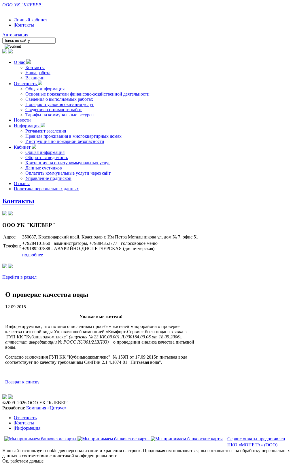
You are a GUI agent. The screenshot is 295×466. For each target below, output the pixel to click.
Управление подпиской (48, 178)
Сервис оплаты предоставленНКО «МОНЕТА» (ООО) (256, 441)
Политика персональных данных (46, 188)
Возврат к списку (22, 381)
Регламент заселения (45, 130)
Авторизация (15, 34)
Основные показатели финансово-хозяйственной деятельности (87, 94)
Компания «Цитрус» (46, 407)
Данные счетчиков (43, 167)
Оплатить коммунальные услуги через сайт (68, 173)
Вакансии (35, 77)
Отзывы (22, 183)
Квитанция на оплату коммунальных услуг (67, 162)
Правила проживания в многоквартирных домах (73, 136)
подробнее (32, 254)
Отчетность (26, 83)
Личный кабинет (30, 19)
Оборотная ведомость (46, 157)
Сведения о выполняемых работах (59, 99)
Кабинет (23, 147)
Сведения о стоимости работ (53, 109)
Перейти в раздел (19, 277)
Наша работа (37, 72)
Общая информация (45, 88)
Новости (22, 120)
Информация (27, 125)
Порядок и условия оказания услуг (59, 104)
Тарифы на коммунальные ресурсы (59, 114)
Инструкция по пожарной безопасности (64, 141)
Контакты (24, 25)
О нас (20, 62)
